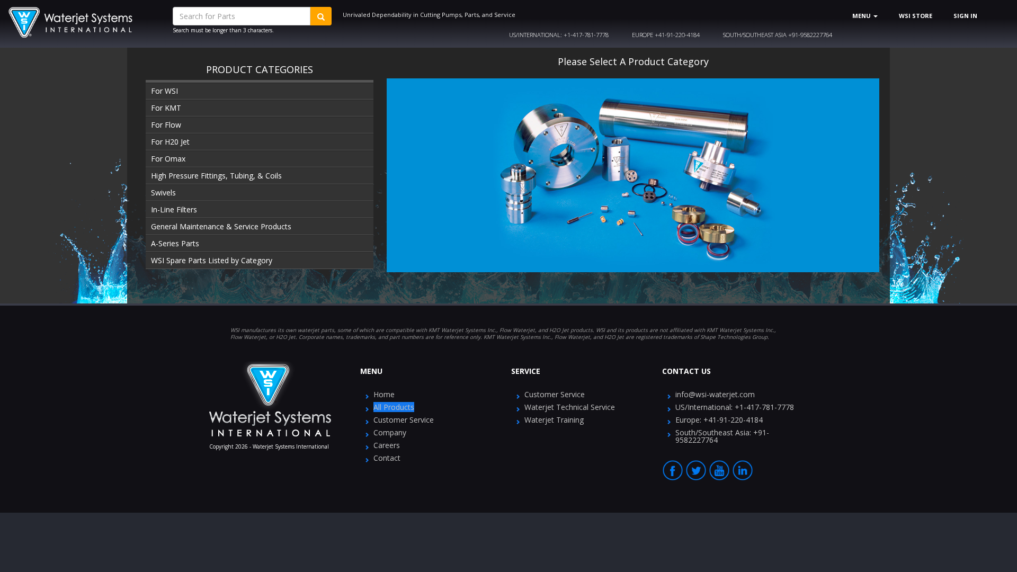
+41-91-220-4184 (666, 35)
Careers (386, 445)
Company (389, 432)
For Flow (166, 125)
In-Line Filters (174, 209)
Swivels (163, 192)
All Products (393, 407)
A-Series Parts (175, 243)
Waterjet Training (554, 420)
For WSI (164, 91)
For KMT (166, 108)
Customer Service (403, 420)
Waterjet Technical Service (569, 407)
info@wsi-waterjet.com (715, 394)
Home (384, 394)
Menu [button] (862, 16)
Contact (386, 458)
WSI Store (915, 16)
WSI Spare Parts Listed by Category (211, 260)
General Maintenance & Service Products (221, 226)
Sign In (965, 16)
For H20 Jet (170, 142)
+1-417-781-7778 (559, 35)
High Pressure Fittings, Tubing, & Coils (216, 176)
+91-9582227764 (777, 35)
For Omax (168, 159)
